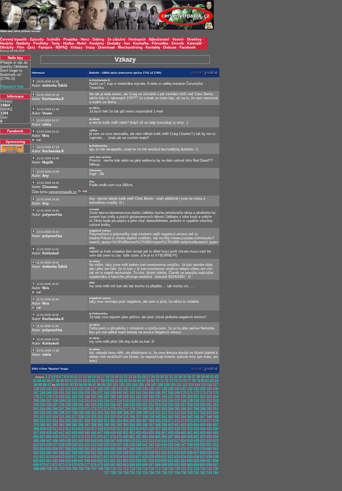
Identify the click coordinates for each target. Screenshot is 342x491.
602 (164, 453)
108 (160, 385)
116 (209, 385)
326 (68, 417)
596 (126, 453)
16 (98, 377)
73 (171, 381)
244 (100, 405)
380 (42, 425)
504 (94, 441)
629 (151, 457)
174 (209, 393)
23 (130, 377)
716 (151, 469)
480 (126, 437)
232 (209, 401)
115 (203, 385)
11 (75, 377)
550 (202, 445)
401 (177, 425)
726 (215, 469)
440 (55, 433)
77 (189, 381)
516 (170, 441)
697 (215, 465)
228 (183, 401)
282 (158, 409)
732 (138, 473)
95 (85, 385)
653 (119, 461)
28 (153, 377)
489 (183, 437)
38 (198, 377)
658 (151, 461)
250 (138, 405)
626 (132, 457)
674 (68, 465)
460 (183, 433)
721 (183, 469)
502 (81, 441)
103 (128, 385)
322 (42, 417)
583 (42, 453)
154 (81, 393)
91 (67, 385)
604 (177, 453)
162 (132, 393)
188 (113, 397)
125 (81, 389)
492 (202, 437)
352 (49, 421)
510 (132, 441)
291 (215, 409)
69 (153, 381)
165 (151, 393)
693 (190, 465)
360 (100, 421)
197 (170, 397)
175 (215, 393)
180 (61, 397)
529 (68, 445)
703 (68, 469)
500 (68, 441)
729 (119, 473)
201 (196, 397)
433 (196, 429)
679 (100, 465)
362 (113, 421)
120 (49, 389)
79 (198, 381)
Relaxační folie (12, 87)
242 (87, 405)
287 (190, 409)
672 (55, 465)
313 (170, 413)
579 (202, 449)
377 (209, 421)
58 (103, 381)
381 (49, 425)
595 (119, 453)
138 (164, 389)
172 (196, 393)
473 (81, 437)
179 (55, 397)
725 (209, 469)
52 (75, 381)
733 (145, 473)
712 (126, 469)
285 (177, 409)
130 (113, 389)
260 (202, 405)
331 (100, 417)
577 (190, 449)
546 (177, 445)
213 (87, 401)
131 (119, 389)
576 (183, 449)
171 (190, 393)
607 (196, 453)
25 (139, 377)
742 (202, 473)
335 (126, 417)
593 (106, 453)
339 (151, 417)
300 (87, 413)
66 (139, 381)
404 (196, 425)
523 (215, 441)
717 (158, 469)
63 (125, 381)
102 (122, 385)
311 (158, 413)
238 (61, 405)
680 (106, 465)
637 (202, 457)
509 (126, 441)
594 (113, 453)
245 (106, 405)
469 (55, 437)
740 (190, 473)
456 (158, 433)
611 (36, 457)
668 (215, 461)
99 (103, 385)
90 (62, 385)
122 (61, 389)
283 (164, 409)
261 (209, 405)
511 (138, 441)
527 (55, 445)
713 (132, 469)
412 (61, 429)
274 (106, 409)
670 (42, 465)
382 (55, 425)
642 (49, 461)
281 (151, 409)
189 (119, 397)
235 (42, 405)
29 (157, 377)
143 (196, 389)
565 (113, 449)
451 (126, 433)
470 (61, 437)
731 (132, 473)
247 (119, 405)
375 (196, 421)
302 (100, 413)
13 (85, 377)
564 (106, 449)
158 (106, 393)
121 (55, 389)
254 (164, 405)
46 (48, 381)
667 (209, 461)
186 (100, 397)
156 (93, 393)
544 (164, 445)
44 (39, 381)
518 (183, 441)
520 (196, 441)
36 (189, 377)
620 (93, 457)
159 (113, 393)
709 (107, 469)
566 (119, 449)
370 (164, 421)
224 (158, 401)
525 (42, 445)
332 (106, 417)
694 (196, 465)
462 (196, 433)
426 (151, 429)
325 (61, 417)
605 (183, 453)
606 (190, 453)
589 (81, 453)
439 (49, 433)
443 (74, 433)
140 (177, 389)
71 (162, 381)
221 (138, 401)
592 (100, 453)
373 (183, 421)
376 (202, 421)
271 (87, 409)
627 (138, 457)
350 (36, 421)
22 (125, 377)
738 (177, 473)
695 (202, 465)
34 (180, 377)
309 (145, 413)
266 (55, 409)
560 (81, 449)
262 (215, 405)
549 (196, 445)
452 (132, 433)
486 (164, 437)
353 (55, 421)
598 (138, 453)
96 (90, 385)
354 (61, 421)
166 (158, 393)
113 (191, 385)
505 (100, 441)
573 (164, 449)
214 (93, 401)
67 (144, 381)
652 (113, 461)
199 (183, 397)
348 (209, 417)
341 (164, 417)
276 (119, 409)
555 (49, 449)
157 (100, 393)
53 (80, 381)
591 (93, 453)
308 (139, 413)
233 (215, 401)
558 (68, 449)
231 (202, 401)
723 (196, 469)
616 (68, 457)
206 (42, 401)
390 (106, 425)
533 (93, 445)
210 (68, 401)
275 (113, 409)
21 (121, 377)
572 (158, 449)
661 (170, 461)
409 (42, 429)
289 (202, 409)
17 (103, 377)
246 (113, 405)
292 (36, 413)
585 (55, 453)
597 (132, 453)
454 (145, 433)
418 (100, 429)
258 (190, 405)
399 (164, 425)
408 (36, 429)
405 (202, 425)
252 (151, 405)
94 (81, 385)
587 (68, 453)
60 (112, 381)
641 (42, 461)
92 (71, 385)
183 (81, 397)
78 (194, 381)
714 (138, 469)
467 (42, 437)
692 (183, 465)
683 (126, 465)
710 (113, 469)
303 (107, 413)
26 (144, 377)
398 (158, 425)
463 (202, 433)
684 (132, 465)
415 (81, 429)
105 (141, 385)
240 (74, 405)
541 (145, 445)
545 (170, 445)
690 (170, 465)
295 (55, 413)
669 (36, 465)
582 (36, 453)
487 (170, 437)
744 (215, 473)
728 (113, 473)
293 (42, 413)
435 (209, 429)
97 (94, 385)
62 (121, 381)
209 (62, 401)
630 (158, 457)
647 (81, 461)
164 (145, 393)
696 (209, 465)
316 (190, 413)
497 (49, 441)
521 (202, 441)
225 (164, 401)
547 (183, 445)
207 (49, 401)
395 (138, 425)
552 (215, 445)
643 (55, 461)
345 (190, 417)
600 (151, 453)
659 (158, 461)
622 (106, 457)
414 (74, 429)
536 (113, 445)
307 (132, 413)
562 (93, 449)
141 (183, 389)
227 (177, 401)
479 (119, 437)
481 (132, 437)
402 (183, 425)
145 (209, 389)
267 (61, 409)
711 (119, 469)
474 (87, 437)
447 (100, 433)
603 (170, 453)
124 (74, 389)
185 (93, 397)
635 (190, 457)
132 (126, 389)
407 (215, 425)
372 (177, 421)
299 (81, 413)
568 (132, 449)
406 (209, 425)
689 (164, 465)
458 (170, 433)
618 (81, 457)
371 (170, 421)
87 (49, 385)
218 (119, 401)
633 (177, 457)
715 (145, 469)
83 (216, 381)
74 (175, 381)
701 (55, 469)
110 (173, 385)
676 (81, 465)
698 (36, 469)
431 (183, 429)
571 (151, 449)
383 (61, 425)
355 (68, 421)
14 (89, 377)
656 (138, 461)
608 (202, 453)
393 (126, 425)
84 (36, 385)
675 (74, 465)
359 (93, 421)
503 (87, 441)
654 (126, 461)
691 (177, 465)
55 (89, 381)
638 (209, 457)
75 (180, 381)
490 (190, 437)
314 (177, 413)
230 (196, 401)
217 (113, 401)
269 (74, 409)
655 (132, 461)
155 (87, 393)
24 (135, 377)
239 (68, 405)
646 (74, 461)
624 (119, 457)
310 (151, 413)
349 (215, 417)
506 (107, 441)
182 (74, 397)
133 (132, 389)
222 (145, 401)
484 (151, 437)
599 (145, 453)
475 (93, 437)
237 (55, 405)
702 (62, 469)
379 (36, 425)
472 (74, 437)
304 (113, 413)
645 (68, 461)
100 (109, 385)
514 (158, 441)
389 (100, 425)
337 (138, 417)
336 (132, 417)
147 (36, 393)
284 (170, 409)
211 (74, 401)
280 (145, 409)
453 (138, 433)
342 (170, 417)
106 (147, 385)
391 (113, 425)
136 (151, 389)
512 (145, 441)
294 (49, 413)
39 (203, 377)
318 (202, 413)
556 (55, 449)
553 (36, 449)
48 (57, 381)
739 (183, 473)
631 (164, 457)
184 (87, 397)
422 (126, 429)
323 (49, 417)
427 (158, 429)
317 (196, 413)
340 (158, 417)
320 (215, 413)
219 (126, 401)
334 (119, 417)
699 (42, 469)
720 (177, 469)
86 (45, 385)
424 (138, 429)
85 (40, 385)
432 (190, 429)
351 (42, 421)
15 (94, 377)
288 (196, 409)
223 (151, 401)
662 (177, 461)
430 (177, 429)
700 (49, 469)
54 (85, 381)
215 (100, 401)
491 (196, 437)
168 (170, 393)
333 (113, 417)
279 (138, 409)
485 (158, 437)
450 (119, 433)
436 (215, 429)
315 (183, 413)
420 (113, 429)
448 (106, 433)
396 (145, 425)
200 (190, 397)
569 (138, 449)
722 (190, 469)
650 (100, 461)
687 (151, 465)
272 (93, 409)
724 (202, 469)
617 (74, 457)
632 (170, 457)
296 (62, 413)
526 (49, 445)
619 (87, 457)
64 (130, 381)
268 (68, 409)
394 (132, 425)
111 (178, 385)
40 (207, 377)
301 (94, 413)
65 (135, 381)
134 (138, 389)
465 (215, 433)
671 (49, 465)
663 (183, 461)
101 (115, 385)
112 (185, 385)
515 (164, 441)
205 (36, 401)
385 (74, 425)
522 (209, 441)
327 (74, 417)
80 (203, 381)
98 (99, 385)
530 (74, 445)
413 (68, 429)
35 (184, 377)
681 (113, 465)
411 (55, 429)
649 (93, 461)
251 (145, 405)
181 (68, 397)
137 (158, 389)
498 (55, 441)
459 (177, 433)
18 (107, 377)
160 (119, 393)
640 (36, 461)
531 (81, 445)
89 (58, 385)
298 (74, 413)
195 (158, 397)
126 (87, 389)
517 (177, 441)
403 (190, 425)
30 (162, 377)
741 (196, 473)
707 (94, 469)
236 (49, 405)
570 (145, 449)
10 (71, 377)
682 (119, 465)
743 (209, 473)
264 (42, 409)
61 (116, 381)
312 (164, 413)
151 (61, 393)
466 (36, 437)
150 (55, 393)
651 (106, 461)
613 (49, 457)
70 (157, 381)
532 (87, 445)
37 (194, 377)
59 (107, 381)
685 (138, 465)
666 (202, 461)
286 (183, 409)
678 (93, 465)
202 (202, 397)
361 (106, 421)
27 (148, 377)
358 (87, 421)
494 (215, 437)
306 (126, 413)
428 (164, 429)
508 (119, 441)
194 (151, 397)
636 (196, 457)
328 (81, 417)
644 (61, 461)
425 (145, 429)
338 (145, 417)
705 (81, 469)
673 (61, 465)
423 (132, 429)
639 (215, 457)
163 (138, 393)
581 (215, 449)
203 (209, 397)
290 (209, 409)
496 (42, 441)
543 (158, 445)
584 (49, 453)
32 (171, 377)
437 (36, 433)
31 (166, 377)
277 (126, 409)
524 (36, 445)
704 (74, 469)
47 (53, 381)
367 (145, 421)
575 (177, 449)
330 (93, 417)
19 (112, 377)
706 (87, 469)
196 (164, 397)
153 (74, 393)
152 (68, 393)
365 (132, 421)
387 (87, 425)
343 (177, 417)
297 (68, 413)
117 (215, 385)
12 (80, 377)
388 (93, 425)
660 (164, 461)
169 (177, 393)
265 (49, 409)
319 (209, 413)
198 (177, 397)
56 (94, 381)
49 (62, 381)
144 (202, 389)
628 (145, 457)
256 (177, 405)
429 (170, 429)
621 (100, 457)
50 (66, 381)
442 (68, 433)
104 (134, 385)
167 (164, 393)
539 (132, 445)
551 (209, 445)
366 (138, 421)
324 (55, 417)
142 (190, 389)
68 (148, 381)
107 (154, 385)
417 (93, 429)
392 (119, 425)
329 (87, 417)
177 (42, 397)
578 (196, 449)
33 (175, 377)
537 (119, 445)
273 (100, 409)
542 (151, 445)
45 (44, 381)
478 (113, 437)
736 (164, 473)
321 (36, 417)
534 (100, 445)
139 (170, 389)
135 (145, 389)
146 (215, 389)
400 (170, 425)
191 (132, 397)
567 (126, 449)
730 (126, 473)
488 (177, 437)
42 (216, 377)
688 (158, 465)
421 (119, 429)
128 (100, 389)
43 (35, 381)
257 (183, 405)
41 (212, 377)
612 (42, 457)
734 (151, 473)
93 (76, 385)
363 (119, 421)
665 (196, 461)
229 (190, 401)
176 (36, 397)
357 (81, 421)
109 (166, 385)
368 (151, 421)
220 (132, 401)
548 (190, 445)
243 (93, 405)
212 (81, 401)
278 (132, 409)
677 (87, 465)
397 (151, 425)
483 (145, 437)
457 (164, 433)
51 (71, 381)
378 (215, 421)
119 (42, 389)
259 (196, 405)
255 (170, 405)
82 (212, 381)
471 (68, 437)
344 (183, 417)
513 (151, 441)
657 (145, 461)
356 (74, 421)
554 (42, 449)
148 (42, 393)
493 (209, 437)
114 (197, 385)
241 (81, 405)
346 (196, 417)
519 (190, 441)
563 (100, 449)
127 (93, 389)
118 (36, 389)
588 (74, 453)
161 (126, 393)
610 (215, 453)
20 (116, 377)
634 (183, 457)
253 (158, 405)
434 (202, 429)
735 (158, 473)
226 (170, 401)
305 (119, 413)
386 (81, 425)
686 (145, 465)
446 (93, 433)
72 (166, 381)
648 (87, 461)
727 (106, 473)
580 (209, 449)
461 (190, 433)
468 (49, 437)
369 (158, 421)
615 (61, 457)
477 (106, 437)
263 (36, 409)
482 (138, 437)
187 (106, 397)
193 (145, 397)
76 (184, 381)
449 (113, 433)
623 (113, 457)
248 (126, 405)
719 (170, 469)
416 (87, 429)
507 (113, 441)
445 (87, 433)
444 (81, 433)
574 (170, 449)
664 (190, 461)
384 (68, 425)
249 (132, 405)
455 (151, 433)
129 (106, 389)
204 (215, 397)
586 (61, 453)
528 (61, 445)
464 (209, 433)
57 (98, 381)
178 (49, 397)
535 (106, 445)
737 (170, 473)
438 (42, 433)
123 (68, 389)
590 (87, 453)
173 (202, 393)
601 (158, 453)
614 (55, 457)
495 (36, 441)
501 (74, 441)
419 (106, 429)
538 (126, 445)
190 (126, 397)
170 (183, 393)
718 (164, 469)
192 (138, 397)
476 (100, 437)
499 (62, 441)
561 (87, 449)
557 (61, 449)
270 (81, 409)
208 (55, 401)
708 (100, 469)
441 (61, 433)
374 (190, 421)
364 (126, 421)
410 (49, 429)
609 (209, 453)
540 (138, 445)
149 (49, 393)
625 (126, 457)
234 (36, 405)
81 (207, 381)
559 (74, 449)
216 (106, 401)
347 (202, 417)
